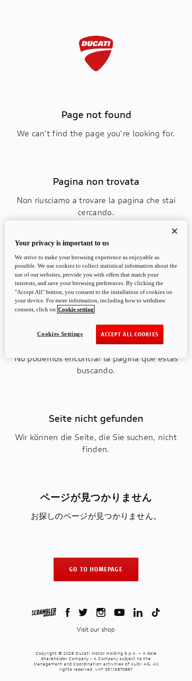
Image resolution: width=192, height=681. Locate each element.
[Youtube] (119, 612)
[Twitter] (83, 612)
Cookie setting (76, 309)
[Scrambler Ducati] (44, 612)
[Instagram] (101, 612)
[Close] (174, 231)
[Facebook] (67, 612)
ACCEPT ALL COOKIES (130, 334)
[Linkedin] (138, 612)
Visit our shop (96, 629)
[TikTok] (156, 612)
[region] (96, 289)
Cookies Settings (60, 333)
